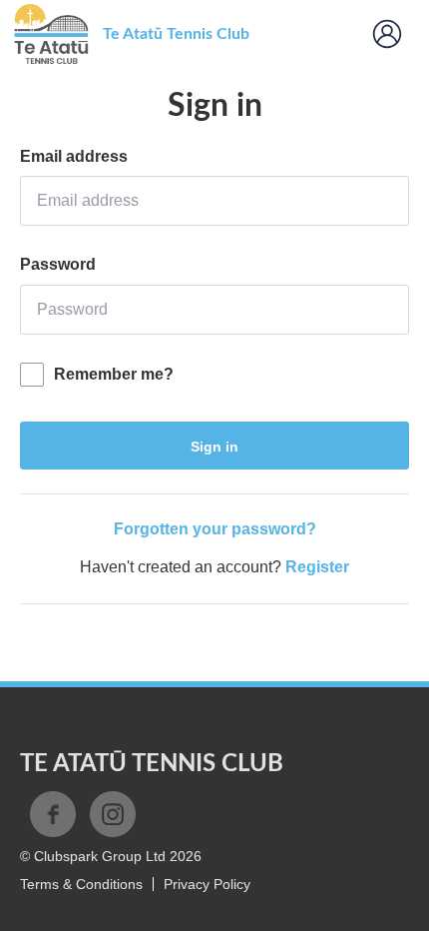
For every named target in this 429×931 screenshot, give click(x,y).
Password (58, 264)
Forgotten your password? (215, 528)
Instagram (113, 814)
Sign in (214, 447)
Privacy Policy (207, 884)
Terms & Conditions (81, 884)
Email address (74, 156)
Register (317, 566)
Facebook (53, 814)
